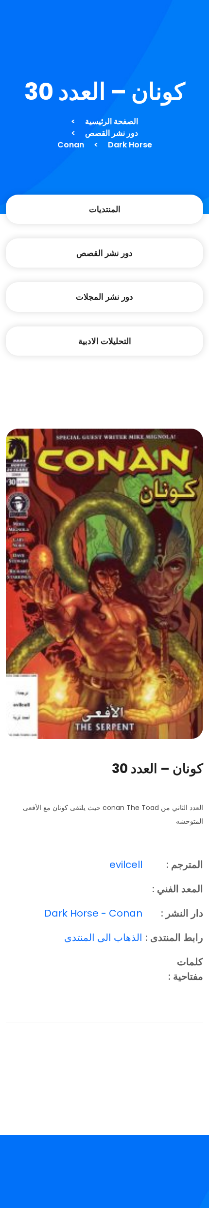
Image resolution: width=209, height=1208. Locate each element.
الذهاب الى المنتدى (103, 937)
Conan (70, 144)
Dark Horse (130, 144)
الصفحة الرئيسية (111, 121)
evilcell (125, 864)
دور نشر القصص (111, 133)
